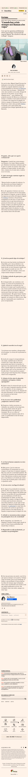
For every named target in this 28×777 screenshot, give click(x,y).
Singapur (11, 615)
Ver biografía (10, 599)
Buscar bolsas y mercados (7, 695)
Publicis (23, 104)
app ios (14, 731)
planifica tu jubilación (5, 726)
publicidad (12, 506)
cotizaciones (5, 731)
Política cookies (13, 763)
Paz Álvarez (14, 70)
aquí (21, 624)
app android (22, 731)
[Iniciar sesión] (26, 10)
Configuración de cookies (20, 763)
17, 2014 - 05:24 (15, 72)
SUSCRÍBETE (21, 10)
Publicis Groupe (4, 615)
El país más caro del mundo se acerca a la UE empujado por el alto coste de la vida (13, 679)
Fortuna (4, 17)
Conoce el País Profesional (14, 736)
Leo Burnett (22, 88)
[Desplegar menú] (2, 10)
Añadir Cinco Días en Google (9, 79)
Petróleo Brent (22, 8)
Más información (4, 621)
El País (25, 13)
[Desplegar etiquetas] (26, 615)
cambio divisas (14, 726)
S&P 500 (12, 8)
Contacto (4, 763)
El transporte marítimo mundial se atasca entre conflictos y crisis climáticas (12, 683)
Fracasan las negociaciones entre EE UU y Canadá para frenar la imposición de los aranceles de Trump (13, 675)
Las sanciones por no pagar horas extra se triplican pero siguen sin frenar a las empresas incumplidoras (12, 688)
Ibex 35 (3, 8)
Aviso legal (8, 763)
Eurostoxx (7, 701)
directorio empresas (22, 726)
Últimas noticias (5, 670)
